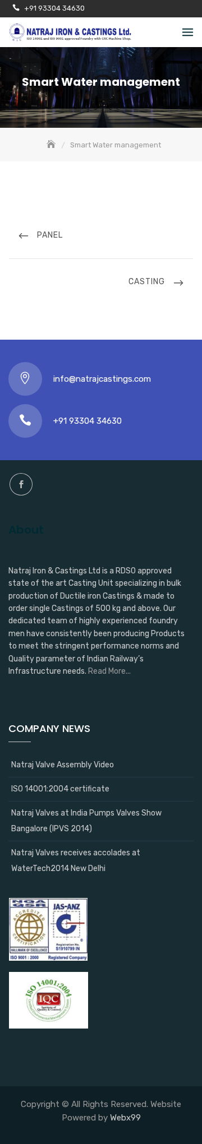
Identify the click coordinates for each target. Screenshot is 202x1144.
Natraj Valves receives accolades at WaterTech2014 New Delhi (75, 860)
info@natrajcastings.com (102, 379)
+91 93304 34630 (54, 8)
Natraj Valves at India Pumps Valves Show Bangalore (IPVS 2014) (86, 820)
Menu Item (21, 484)
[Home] (52, 145)
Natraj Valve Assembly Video (62, 765)
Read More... (109, 671)
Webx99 (125, 1118)
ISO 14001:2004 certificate (60, 789)
